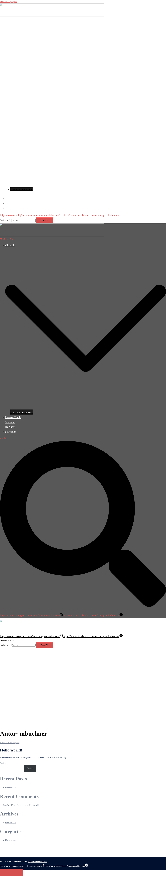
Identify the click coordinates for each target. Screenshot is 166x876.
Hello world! (11, 750)
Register (10, 203)
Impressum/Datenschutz (37, 861)
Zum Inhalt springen (8, 2)
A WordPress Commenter (15, 805)
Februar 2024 (10, 823)
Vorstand (10, 198)
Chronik (10, 22)
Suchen (3, 763)
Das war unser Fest (21, 189)
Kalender (10, 208)
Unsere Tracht (13, 193)
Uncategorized (15, 743)
